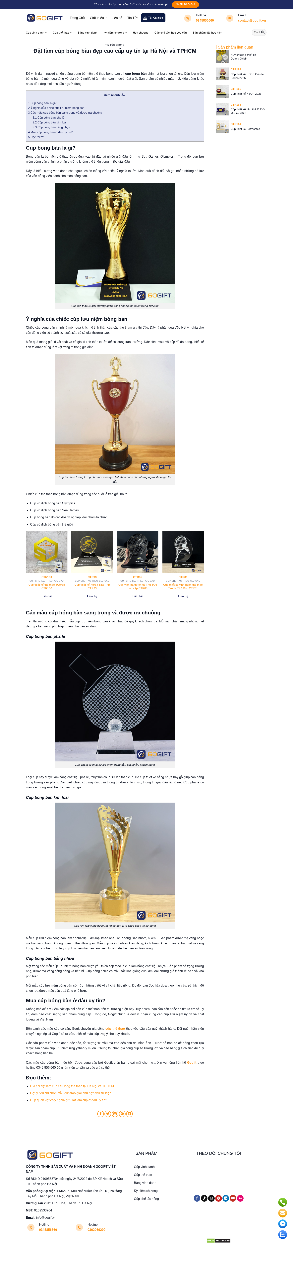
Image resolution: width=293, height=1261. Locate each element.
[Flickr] (240, 1198)
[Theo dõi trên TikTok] (204, 1198)
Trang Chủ (77, 18)
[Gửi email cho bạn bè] (115, 1114)
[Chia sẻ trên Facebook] (100, 1114)
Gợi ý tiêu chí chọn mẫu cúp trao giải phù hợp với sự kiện (70, 1093)
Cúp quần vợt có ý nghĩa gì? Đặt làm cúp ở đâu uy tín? (68, 1100)
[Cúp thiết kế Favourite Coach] (92, 552)
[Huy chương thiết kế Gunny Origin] (222, 56)
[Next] (204, 570)
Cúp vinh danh (35, 32)
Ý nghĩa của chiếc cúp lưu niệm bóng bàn (56, 107)
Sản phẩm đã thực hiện (207, 32)
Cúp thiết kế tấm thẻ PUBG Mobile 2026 (248, 111)
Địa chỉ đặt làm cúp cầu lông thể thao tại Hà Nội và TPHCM (72, 1086)
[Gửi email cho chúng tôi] (211, 1198)
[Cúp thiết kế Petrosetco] (222, 126)
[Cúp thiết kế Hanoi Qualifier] (137, 552)
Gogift (191, 1062)
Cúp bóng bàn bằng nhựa (52, 127)
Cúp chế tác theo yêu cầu (170, 32)
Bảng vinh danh (87, 32)
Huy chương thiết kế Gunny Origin (243, 56)
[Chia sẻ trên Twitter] (107, 1114)
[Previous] (26, 570)
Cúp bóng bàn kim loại (49, 122)
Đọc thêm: (36, 137)
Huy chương (140, 32)
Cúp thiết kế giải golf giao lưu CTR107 (183, 586)
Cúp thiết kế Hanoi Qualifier (137, 584)
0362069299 (96, 1229)
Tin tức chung (114, 45)
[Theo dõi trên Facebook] (197, 1198)
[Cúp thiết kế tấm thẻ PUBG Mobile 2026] (222, 109)
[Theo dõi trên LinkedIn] (225, 1198)
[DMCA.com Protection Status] (218, 1240)
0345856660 (205, 20)
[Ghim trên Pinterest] (122, 1114)
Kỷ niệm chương (113, 32)
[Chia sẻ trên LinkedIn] (129, 1114)
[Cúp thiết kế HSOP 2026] (222, 91)
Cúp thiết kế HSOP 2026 (246, 93)
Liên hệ (117, 18)
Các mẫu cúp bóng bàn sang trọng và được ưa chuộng (65, 112)
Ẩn (123, 95)
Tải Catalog (155, 17)
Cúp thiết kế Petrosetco (245, 128)
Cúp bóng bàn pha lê (48, 117)
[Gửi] (263, 32)
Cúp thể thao (61, 32)
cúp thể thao (115, 1028)
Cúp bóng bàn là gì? (42, 103)
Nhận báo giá (185, 4)
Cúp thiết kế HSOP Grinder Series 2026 (248, 76)
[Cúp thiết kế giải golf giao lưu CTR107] (183, 552)
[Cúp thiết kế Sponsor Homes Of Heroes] (47, 552)
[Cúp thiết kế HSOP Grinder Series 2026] (222, 74)
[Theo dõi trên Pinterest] (218, 1198)
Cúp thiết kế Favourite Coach (92, 584)
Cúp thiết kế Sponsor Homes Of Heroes (47, 586)
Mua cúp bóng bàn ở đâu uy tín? (50, 132)
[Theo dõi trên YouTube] (233, 1198)
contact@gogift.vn (252, 20)
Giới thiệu (97, 18)
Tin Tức (132, 18)
